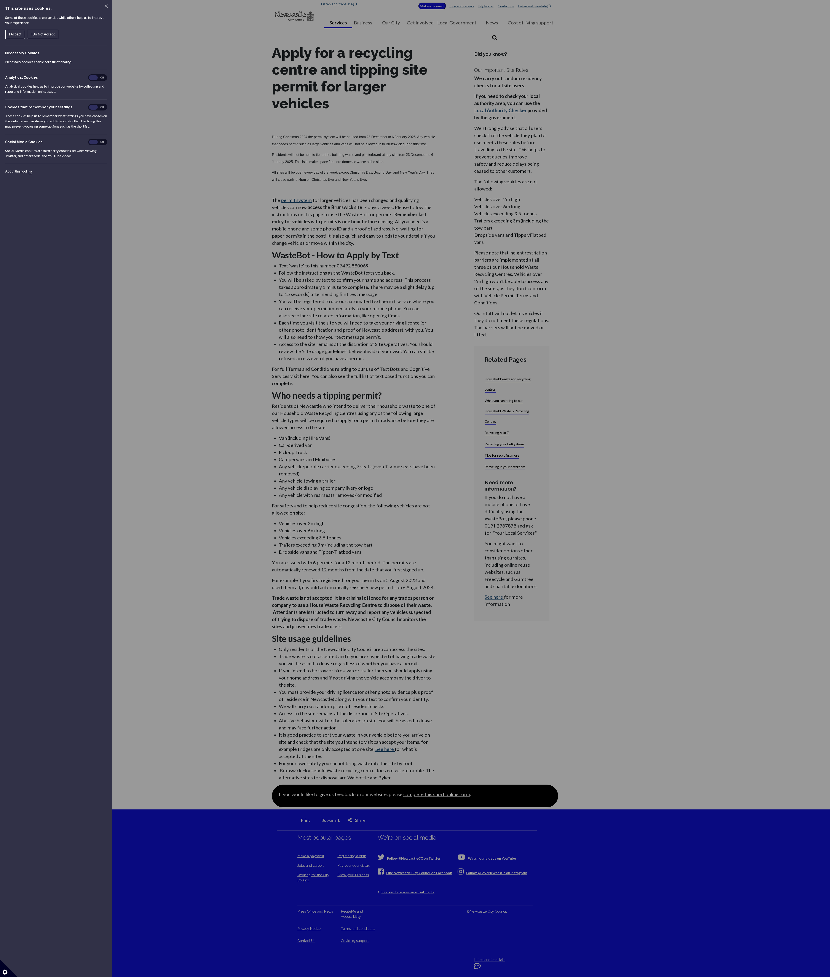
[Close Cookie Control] (106, 6)
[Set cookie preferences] (8, 968)
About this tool (18, 171)
